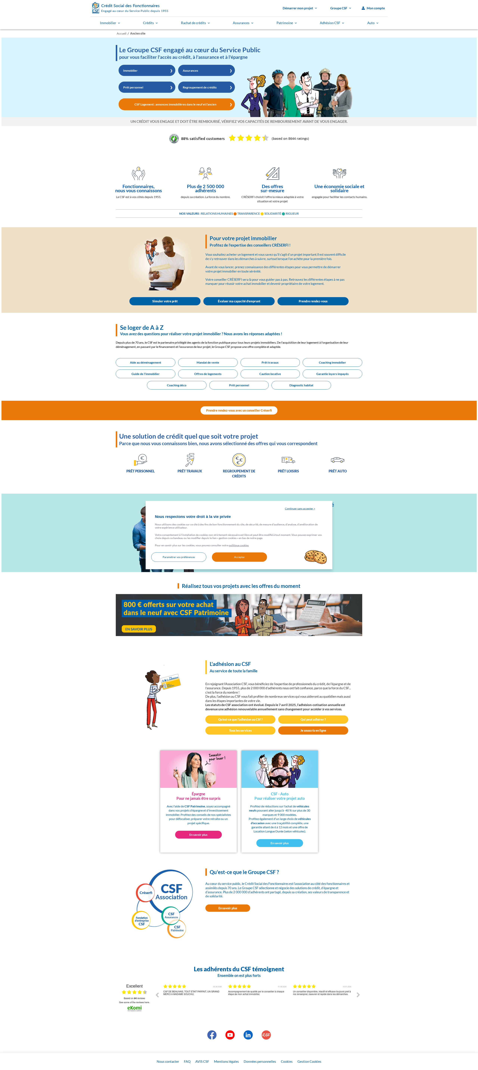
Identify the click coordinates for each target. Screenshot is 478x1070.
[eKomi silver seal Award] (174, 139)
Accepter (239, 557)
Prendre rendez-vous (313, 301)
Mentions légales (226, 1061)
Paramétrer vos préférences (179, 557)
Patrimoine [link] (285, 23)
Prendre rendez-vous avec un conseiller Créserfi (239, 410)
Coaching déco (176, 385)
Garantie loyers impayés (332, 374)
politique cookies (239, 545)
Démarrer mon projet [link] (298, 8)
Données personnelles (260, 1061)
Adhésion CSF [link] (330, 23)
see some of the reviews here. (134, 1002)
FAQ (187, 1061)
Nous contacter (168, 1061)
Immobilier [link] (108, 23)
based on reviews (134, 998)
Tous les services (240, 730)
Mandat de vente (208, 362)
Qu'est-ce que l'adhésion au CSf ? (240, 719)
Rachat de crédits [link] (193, 23)
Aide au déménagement (145, 362)
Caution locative (270, 374)
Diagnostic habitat (301, 385)
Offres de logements (207, 374)
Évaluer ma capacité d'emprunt (239, 301)
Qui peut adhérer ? (313, 719)
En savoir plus (227, 908)
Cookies (287, 1061)
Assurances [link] (241, 23)
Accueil (121, 33)
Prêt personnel (239, 385)
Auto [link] (371, 23)
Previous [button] (157, 994)
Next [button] (358, 994)
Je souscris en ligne (313, 730)
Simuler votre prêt (165, 301)
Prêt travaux (270, 362)
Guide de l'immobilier (145, 374)
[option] (193, 998)
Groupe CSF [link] (338, 8)
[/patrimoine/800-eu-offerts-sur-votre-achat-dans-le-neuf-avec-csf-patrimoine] (239, 615)
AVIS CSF (202, 1061)
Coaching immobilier (332, 362)
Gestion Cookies (309, 1061)
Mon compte (376, 8)
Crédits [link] (148, 23)
